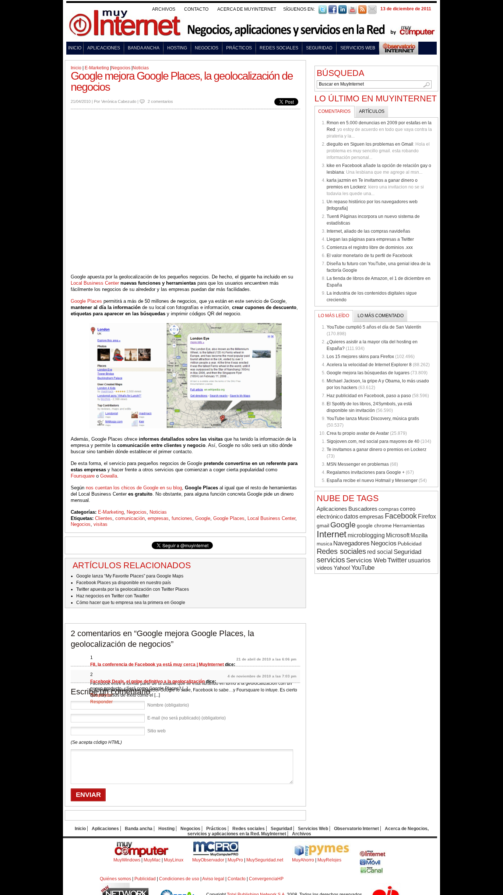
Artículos (371, 111)
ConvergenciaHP (266, 878)
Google (202, 518)
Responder (101, 701)
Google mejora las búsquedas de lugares (368, 372)
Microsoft (397, 535)
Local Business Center (95, 283)
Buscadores (362, 509)
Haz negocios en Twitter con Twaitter (112, 596)
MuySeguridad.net (264, 860)
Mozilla (419, 535)
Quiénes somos (115, 878)
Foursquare (83, 476)
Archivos (163, 9)
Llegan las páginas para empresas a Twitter (370, 239)
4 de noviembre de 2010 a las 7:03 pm (262, 676)
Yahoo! (342, 568)
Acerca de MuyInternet (246, 9)
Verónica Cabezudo (118, 101)
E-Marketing (97, 67)
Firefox (427, 516)
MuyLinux (173, 860)
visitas (101, 524)
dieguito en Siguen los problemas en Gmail (370, 144)
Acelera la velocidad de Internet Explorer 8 (369, 364)
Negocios (206, 48)
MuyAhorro (303, 860)
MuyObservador (208, 860)
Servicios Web (357, 48)
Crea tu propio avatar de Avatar (358, 433)
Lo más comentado (381, 315)
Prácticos (239, 48)
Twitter (397, 560)
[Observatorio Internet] (398, 46)
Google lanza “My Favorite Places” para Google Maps (129, 576)
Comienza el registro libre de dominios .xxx (370, 247)
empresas (158, 518)
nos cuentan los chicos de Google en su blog (134, 487)
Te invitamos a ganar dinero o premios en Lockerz (376, 449)
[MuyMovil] (371, 864)
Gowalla (108, 476)
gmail (323, 525)
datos (351, 516)
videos (325, 568)
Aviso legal (213, 878)
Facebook (401, 516)
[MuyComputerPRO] (215, 855)
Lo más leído (333, 315)
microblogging (366, 535)
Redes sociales (279, 48)
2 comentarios (160, 101)
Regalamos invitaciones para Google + (366, 472)
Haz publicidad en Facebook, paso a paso (369, 395)
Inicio (74, 48)
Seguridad (319, 48)
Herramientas (409, 525)
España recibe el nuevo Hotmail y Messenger (372, 480)
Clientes (103, 518)
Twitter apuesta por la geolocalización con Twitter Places (132, 589)
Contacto (196, 9)
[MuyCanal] (371, 872)
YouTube (362, 567)
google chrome (374, 525)
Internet (332, 534)
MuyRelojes (329, 860)
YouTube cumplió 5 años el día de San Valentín (374, 327)
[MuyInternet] (373, 855)
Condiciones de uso (179, 878)
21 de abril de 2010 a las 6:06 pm (266, 659)
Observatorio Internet (356, 828)
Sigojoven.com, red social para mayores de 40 (373, 441)
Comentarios (334, 111)
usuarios (419, 560)
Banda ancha (143, 48)
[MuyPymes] (321, 855)
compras (389, 509)
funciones (182, 518)
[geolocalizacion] (185, 191)
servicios (331, 560)
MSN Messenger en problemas (358, 464)
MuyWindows (126, 860)
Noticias (141, 67)
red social (380, 552)
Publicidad (410, 544)
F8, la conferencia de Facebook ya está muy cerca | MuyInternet (157, 664)
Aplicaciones (103, 48)
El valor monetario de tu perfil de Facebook (369, 255)
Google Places (86, 301)
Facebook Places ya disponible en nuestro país (123, 582)
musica (324, 544)
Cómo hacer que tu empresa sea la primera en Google (130, 602)
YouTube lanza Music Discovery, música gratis (373, 418)
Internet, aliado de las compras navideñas (368, 231)
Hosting (177, 48)
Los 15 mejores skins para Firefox (360, 356)
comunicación (130, 518)
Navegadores (351, 543)
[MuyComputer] (141, 855)
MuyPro (235, 860)
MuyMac (152, 860)
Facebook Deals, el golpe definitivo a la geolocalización (147, 681)
